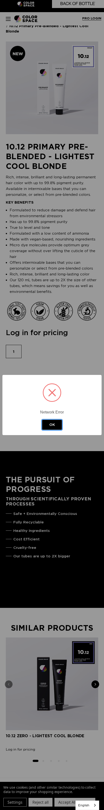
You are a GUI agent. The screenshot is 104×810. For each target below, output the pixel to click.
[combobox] (87, 805)
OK (52, 424)
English (83, 805)
